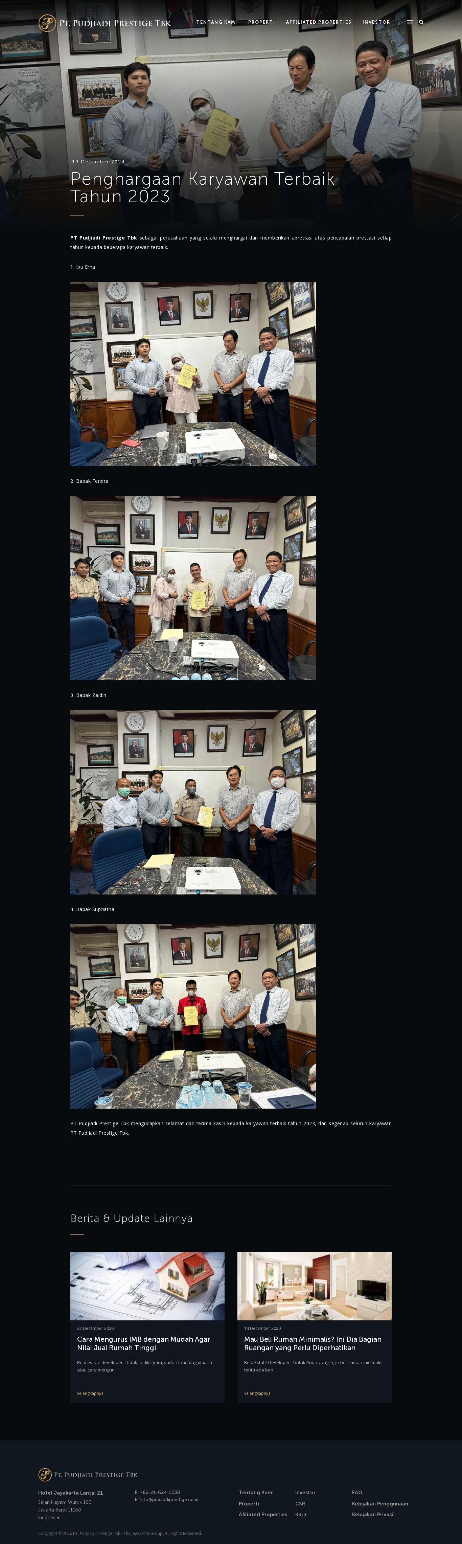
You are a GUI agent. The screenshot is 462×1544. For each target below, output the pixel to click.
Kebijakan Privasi (372, 1515)
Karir (301, 1515)
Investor (305, 1493)
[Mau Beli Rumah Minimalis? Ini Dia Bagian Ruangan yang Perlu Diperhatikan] (314, 1285)
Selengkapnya (90, 1393)
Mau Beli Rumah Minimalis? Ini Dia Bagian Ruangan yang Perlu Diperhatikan (313, 1343)
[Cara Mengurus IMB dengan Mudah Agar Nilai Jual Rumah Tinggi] (147, 1285)
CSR (300, 1504)
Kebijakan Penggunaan (380, 1504)
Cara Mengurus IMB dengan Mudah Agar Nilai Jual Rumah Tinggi (143, 1343)
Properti (249, 1504)
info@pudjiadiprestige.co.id (169, 1499)
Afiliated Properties (263, 1515)
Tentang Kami (256, 1493)
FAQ (357, 1493)
